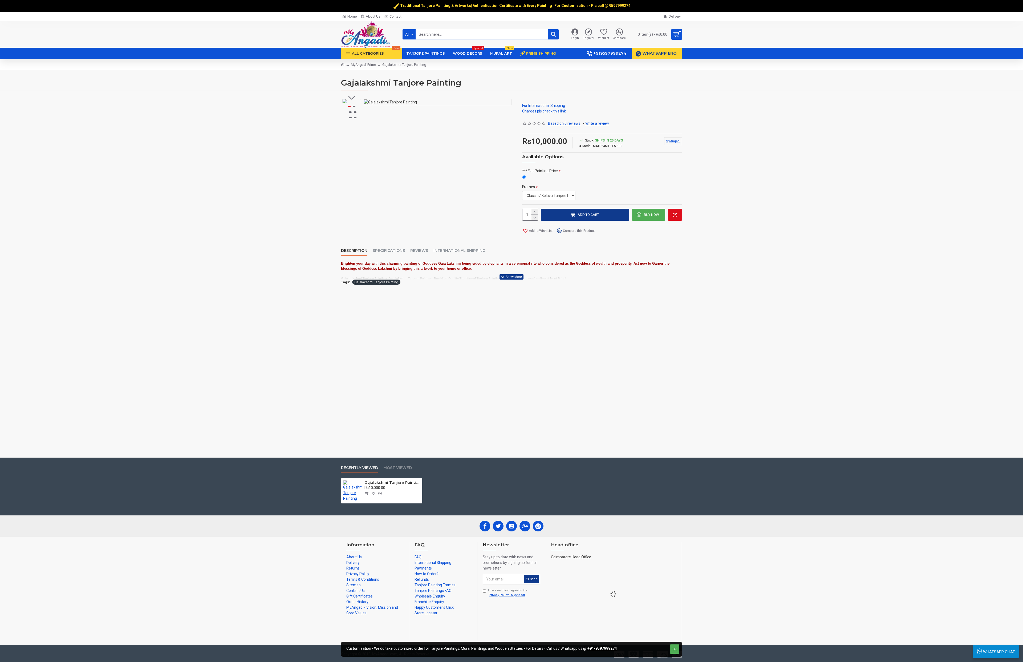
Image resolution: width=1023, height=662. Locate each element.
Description (354, 250)
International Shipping (459, 250)
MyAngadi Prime (363, 65)
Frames (528, 187)
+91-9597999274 (602, 648)
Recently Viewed (359, 468)
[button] (351, 97)
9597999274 (620, 5)
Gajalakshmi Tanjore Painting (376, 282)
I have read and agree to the (507, 593)
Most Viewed (397, 468)
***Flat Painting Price (540, 171)
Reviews (419, 250)
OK (674, 649)
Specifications (389, 250)
